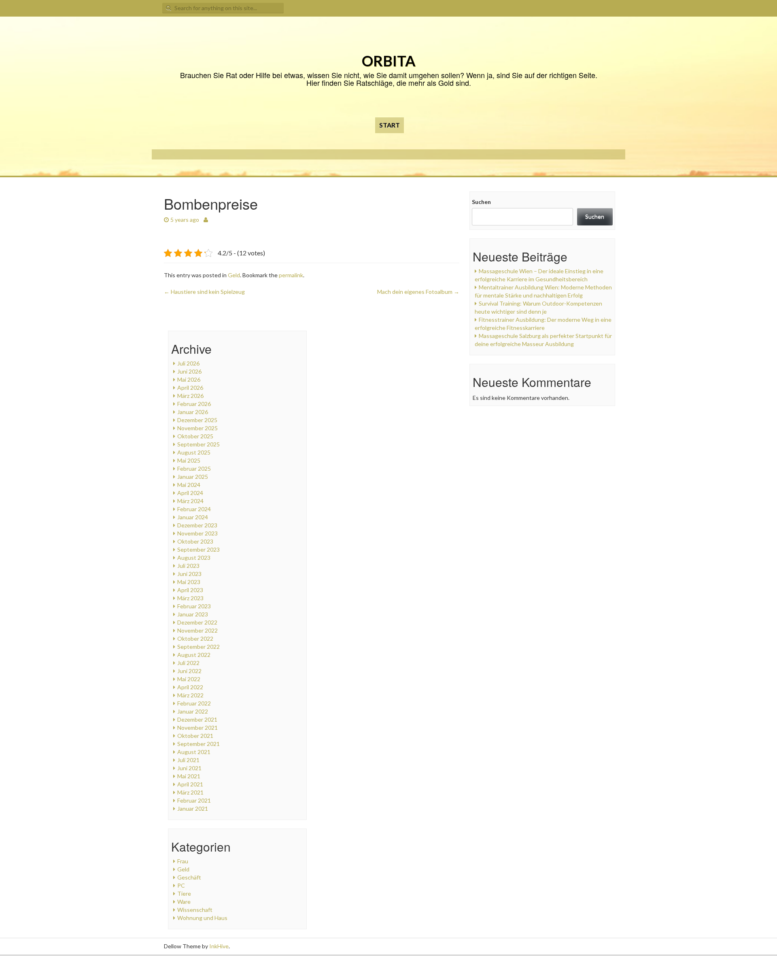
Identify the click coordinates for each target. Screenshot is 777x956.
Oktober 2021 (195, 735)
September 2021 (198, 743)
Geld (234, 275)
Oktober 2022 (195, 638)
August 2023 (193, 557)
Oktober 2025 (195, 436)
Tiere (184, 893)
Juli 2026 (188, 363)
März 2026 (190, 395)
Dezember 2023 (197, 525)
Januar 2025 (192, 476)
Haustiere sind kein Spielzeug (204, 291)
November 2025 (197, 428)
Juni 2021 (189, 768)
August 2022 (193, 654)
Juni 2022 (189, 670)
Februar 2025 (194, 468)
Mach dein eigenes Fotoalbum (418, 291)
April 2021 (190, 784)
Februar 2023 (194, 606)
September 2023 (198, 549)
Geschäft (189, 877)
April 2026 (190, 387)
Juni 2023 (189, 573)
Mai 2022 (188, 679)
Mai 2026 (188, 379)
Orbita (389, 61)
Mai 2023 (188, 581)
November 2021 (197, 727)
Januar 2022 (192, 711)
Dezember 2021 (197, 719)
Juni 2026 (189, 371)
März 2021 (190, 792)
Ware (184, 901)
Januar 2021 (192, 808)
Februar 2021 (194, 800)
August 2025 (193, 452)
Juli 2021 (188, 759)
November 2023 (197, 533)
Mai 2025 (188, 460)
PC (181, 885)
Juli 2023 (188, 565)
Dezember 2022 (197, 622)
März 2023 (190, 598)
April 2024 (190, 492)
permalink (291, 275)
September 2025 (198, 444)
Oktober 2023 (195, 541)
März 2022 (190, 695)
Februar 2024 (194, 509)
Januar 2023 (192, 614)
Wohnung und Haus (202, 917)
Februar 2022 (194, 703)
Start (389, 125)
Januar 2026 (192, 411)
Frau (182, 861)
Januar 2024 (192, 517)
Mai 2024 (188, 484)
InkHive (219, 946)
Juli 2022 (188, 662)
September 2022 (198, 646)
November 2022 (197, 630)
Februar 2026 (194, 403)
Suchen (481, 201)
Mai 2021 (188, 776)
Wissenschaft (194, 909)
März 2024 (190, 500)
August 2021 (193, 751)
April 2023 (190, 589)
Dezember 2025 (197, 419)
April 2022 (190, 687)
